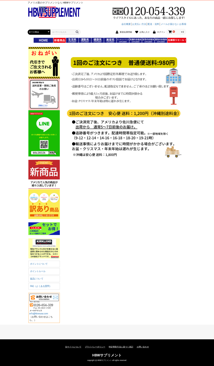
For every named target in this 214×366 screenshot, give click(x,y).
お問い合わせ (143, 347)
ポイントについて (39, 263)
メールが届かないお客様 (173, 24)
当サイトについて (73, 347)
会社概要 (126, 24)
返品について (36, 278)
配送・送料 (153, 24)
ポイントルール (37, 271)
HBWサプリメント (107, 355)
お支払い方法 (139, 24)
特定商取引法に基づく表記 (121, 347)
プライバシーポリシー (95, 347)
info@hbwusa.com (38, 313)
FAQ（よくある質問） (41, 286)
